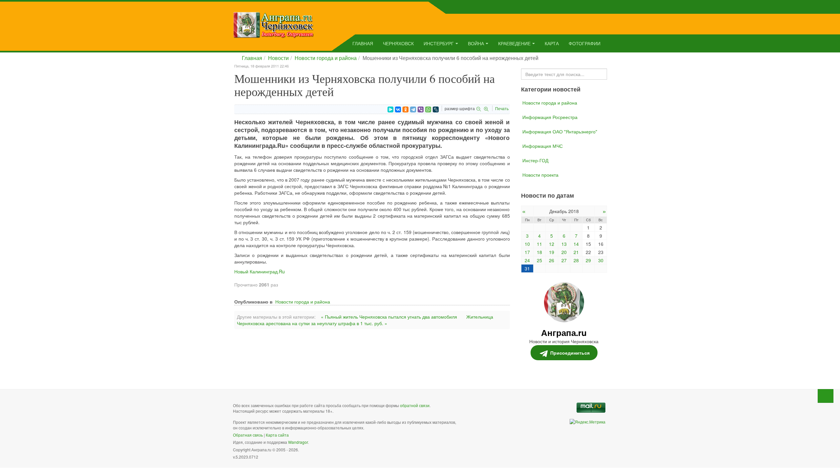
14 (576, 244)
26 (551, 260)
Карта (552, 43)
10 (527, 244)
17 (527, 252)
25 (539, 260)
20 (564, 252)
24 (527, 260)
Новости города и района (326, 58)
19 (551, 252)
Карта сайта (277, 435)
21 (576, 252)
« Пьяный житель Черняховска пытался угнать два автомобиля (389, 316)
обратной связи (415, 405)
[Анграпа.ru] (273, 24)
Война (476, 43)
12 (551, 244)
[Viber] (421, 109)
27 (564, 260)
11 (539, 244)
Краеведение (514, 43)
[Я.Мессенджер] (390, 109)
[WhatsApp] (428, 109)
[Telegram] (413, 109)
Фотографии (584, 43)
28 (576, 260)
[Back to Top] (825, 396)
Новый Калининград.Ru (259, 271)
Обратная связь (248, 435)
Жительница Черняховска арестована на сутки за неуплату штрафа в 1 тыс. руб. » (365, 319)
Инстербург (439, 43)
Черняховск (398, 43)
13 (564, 244)
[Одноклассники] (406, 109)
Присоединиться (570, 352)
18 (539, 252)
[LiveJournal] (436, 109)
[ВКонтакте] (398, 109)
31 (527, 268)
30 (600, 260)
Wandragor (298, 442)
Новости (278, 58)
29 (588, 260)
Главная (362, 43)
